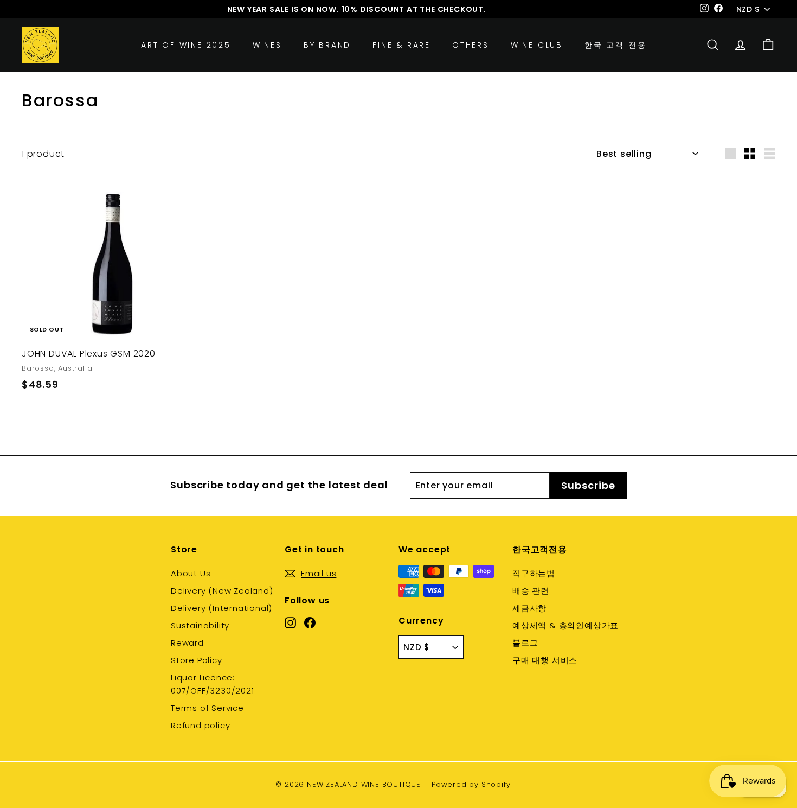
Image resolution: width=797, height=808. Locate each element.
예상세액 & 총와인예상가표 (565, 625)
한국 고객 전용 (615, 45)
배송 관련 (530, 590)
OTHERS (470, 45)
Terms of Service (207, 708)
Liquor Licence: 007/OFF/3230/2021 (212, 684)
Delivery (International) (221, 608)
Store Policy (196, 660)
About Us (190, 573)
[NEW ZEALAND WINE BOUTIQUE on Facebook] (310, 621)
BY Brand (327, 45)
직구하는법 (533, 573)
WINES (267, 45)
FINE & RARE (401, 45)
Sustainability (200, 625)
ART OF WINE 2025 (186, 45)
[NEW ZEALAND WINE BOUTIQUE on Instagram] (290, 621)
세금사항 (529, 608)
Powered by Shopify (471, 784)
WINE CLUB (537, 45)
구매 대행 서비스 (544, 660)
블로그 (525, 642)
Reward (187, 642)
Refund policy (200, 725)
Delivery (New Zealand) (222, 590)
